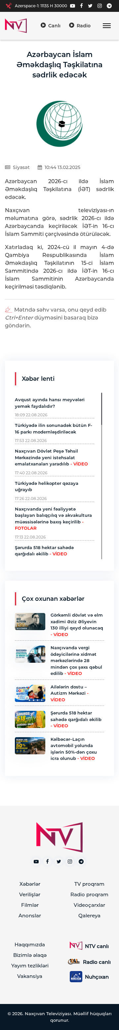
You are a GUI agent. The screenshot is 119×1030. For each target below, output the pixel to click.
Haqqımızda (30, 944)
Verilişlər (29, 894)
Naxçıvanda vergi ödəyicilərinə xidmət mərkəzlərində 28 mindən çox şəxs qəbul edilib (76, 660)
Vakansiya (29, 976)
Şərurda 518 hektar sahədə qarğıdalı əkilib (76, 719)
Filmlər (30, 905)
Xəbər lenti (38, 378)
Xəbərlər (30, 884)
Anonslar (30, 915)
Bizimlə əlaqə (30, 955)
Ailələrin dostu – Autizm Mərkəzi (70, 693)
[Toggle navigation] (106, 25)
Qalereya (89, 915)
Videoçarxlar (89, 905)
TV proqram (89, 884)
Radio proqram (89, 894)
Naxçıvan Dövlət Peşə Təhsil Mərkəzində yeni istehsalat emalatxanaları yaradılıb (51, 457)
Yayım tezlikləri (30, 965)
